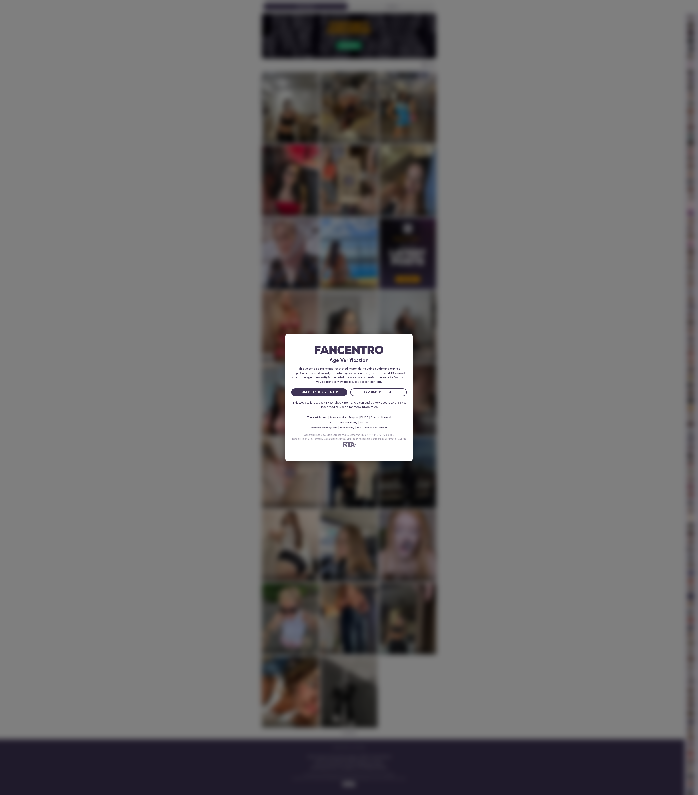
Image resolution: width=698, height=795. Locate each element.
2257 (333, 422)
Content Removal (381, 417)
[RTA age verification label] (349, 445)
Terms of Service (317, 417)
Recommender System (324, 427)
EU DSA (364, 422)
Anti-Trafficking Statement (371, 427)
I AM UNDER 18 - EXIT (378, 392)
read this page (338, 407)
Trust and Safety (347, 422)
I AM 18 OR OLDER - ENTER (319, 392)
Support (353, 417)
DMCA (364, 417)
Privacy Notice (338, 417)
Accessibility (346, 427)
